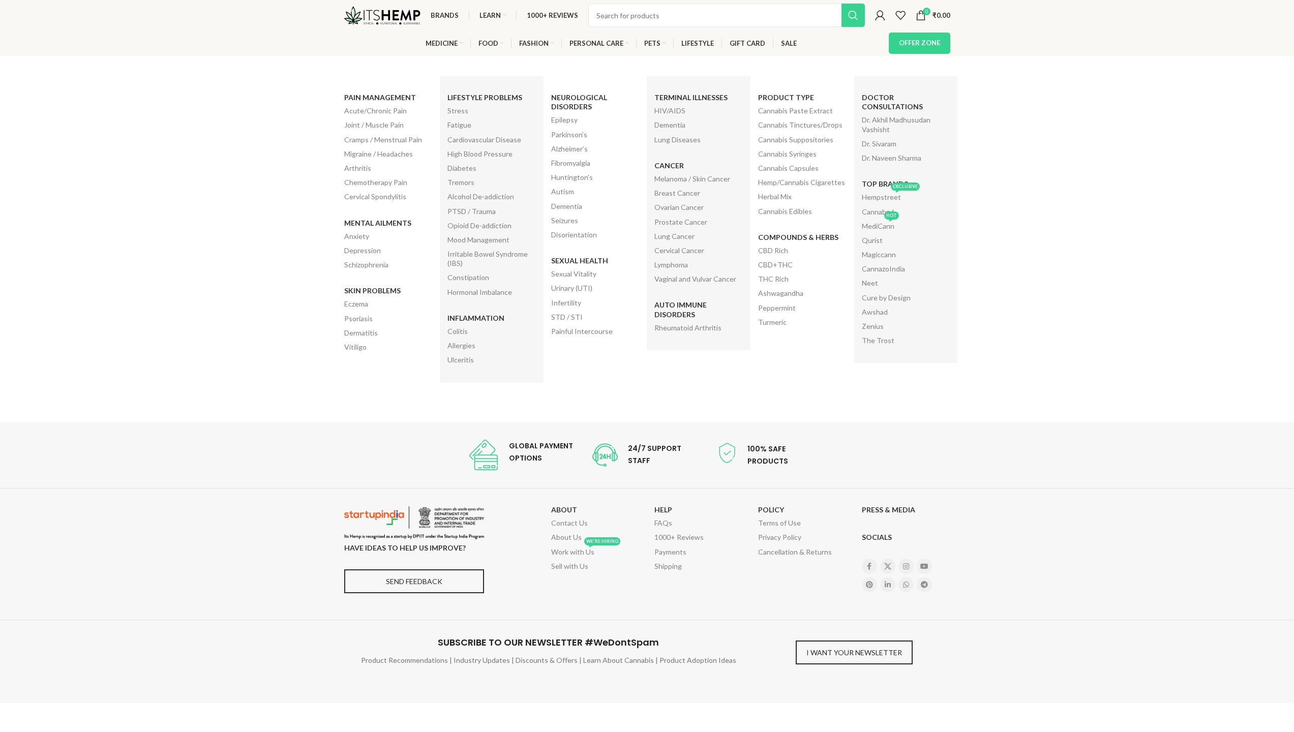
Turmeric (772, 322)
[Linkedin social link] (887, 584)
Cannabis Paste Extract (795, 110)
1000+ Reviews (679, 537)
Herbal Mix (775, 196)
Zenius (873, 326)
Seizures (564, 220)
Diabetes (461, 168)
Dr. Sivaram (879, 143)
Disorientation (574, 234)
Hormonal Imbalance (479, 292)
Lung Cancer (674, 236)
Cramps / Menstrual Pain (383, 139)
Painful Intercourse (582, 331)
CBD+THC (775, 264)
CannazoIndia (883, 268)
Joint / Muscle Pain (374, 124)
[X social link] (887, 566)
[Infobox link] (520, 455)
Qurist (872, 240)
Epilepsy (564, 119)
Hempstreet (890, 195)
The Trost (878, 340)
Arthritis (357, 168)
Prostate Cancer (680, 222)
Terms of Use (779, 522)
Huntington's (572, 177)
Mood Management (478, 239)
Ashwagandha (780, 293)
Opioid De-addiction (479, 225)
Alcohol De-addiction (480, 196)
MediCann (879, 224)
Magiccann (879, 254)
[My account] (880, 15)
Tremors (460, 182)
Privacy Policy (779, 537)
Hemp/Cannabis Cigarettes (801, 182)
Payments (670, 551)
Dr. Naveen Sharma (891, 158)
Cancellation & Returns (795, 551)
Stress (457, 110)
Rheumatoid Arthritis (687, 327)
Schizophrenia (366, 264)
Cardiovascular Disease (484, 139)
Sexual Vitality (573, 273)
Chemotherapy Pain (375, 182)
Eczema (356, 303)
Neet (870, 283)
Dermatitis (361, 332)
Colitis (457, 331)
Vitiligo (355, 347)
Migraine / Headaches (378, 153)
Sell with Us (569, 566)
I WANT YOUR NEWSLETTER (854, 652)
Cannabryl (878, 211)
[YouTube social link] (924, 566)
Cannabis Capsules (788, 168)
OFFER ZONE (919, 43)
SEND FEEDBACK (414, 581)
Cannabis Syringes (787, 153)
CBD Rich (773, 250)
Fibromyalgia (570, 163)
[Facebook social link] (869, 566)
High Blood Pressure (480, 153)
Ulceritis (460, 359)
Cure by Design (886, 297)
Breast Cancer (677, 193)
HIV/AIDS (669, 110)
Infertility (566, 302)
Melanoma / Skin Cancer (692, 178)
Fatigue (459, 124)
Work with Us (584, 550)
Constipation (468, 277)
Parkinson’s (569, 134)
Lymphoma (671, 264)
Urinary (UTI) (571, 288)
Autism (562, 191)
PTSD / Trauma (471, 211)
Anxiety (356, 236)
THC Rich (773, 278)
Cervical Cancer (679, 250)
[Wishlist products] (900, 15)
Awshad (875, 312)
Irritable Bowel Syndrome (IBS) (487, 258)
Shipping (668, 566)
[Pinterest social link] (869, 584)
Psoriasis (358, 318)
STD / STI (567, 317)
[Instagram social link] (906, 566)
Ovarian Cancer (679, 207)
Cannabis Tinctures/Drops (800, 124)
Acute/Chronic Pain (375, 110)
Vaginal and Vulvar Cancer (695, 278)
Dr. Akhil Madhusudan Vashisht (896, 124)
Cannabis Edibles (785, 211)
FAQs (663, 522)
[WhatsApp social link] (906, 584)
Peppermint (777, 307)
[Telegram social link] (924, 584)
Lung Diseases (677, 139)
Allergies (461, 345)
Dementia (566, 206)
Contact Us (569, 522)
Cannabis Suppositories (795, 139)
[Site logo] (382, 14)
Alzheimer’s (569, 148)
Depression (362, 250)
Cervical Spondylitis (375, 196)
